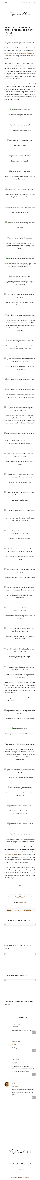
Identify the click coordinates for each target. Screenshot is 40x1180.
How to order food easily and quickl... (19, 1003)
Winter (15, 1083)
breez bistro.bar (25, 323)
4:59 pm (14, 1063)
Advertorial (22, 903)
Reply (33, 1032)
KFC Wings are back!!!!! (15, 975)
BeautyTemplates (24, 1177)
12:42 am (15, 1086)
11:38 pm (15, 1026)
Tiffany (15, 1060)
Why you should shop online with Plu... (18, 947)
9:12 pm (14, 1044)
